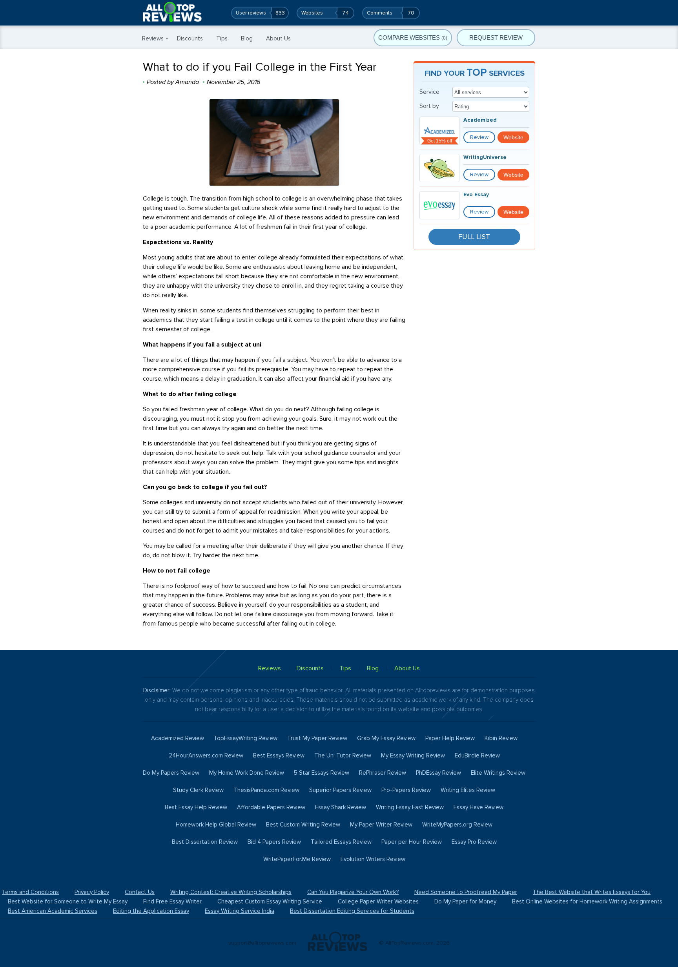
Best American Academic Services (52, 910)
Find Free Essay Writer (172, 901)
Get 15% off (439, 141)
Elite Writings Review (498, 772)
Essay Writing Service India (239, 910)
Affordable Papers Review (271, 807)
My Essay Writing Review (413, 755)
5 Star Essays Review (321, 772)
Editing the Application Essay (151, 910)
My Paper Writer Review (381, 824)
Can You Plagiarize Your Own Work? (353, 892)
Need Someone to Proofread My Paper (465, 892)
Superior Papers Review (340, 790)
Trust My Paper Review (317, 738)
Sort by (429, 106)
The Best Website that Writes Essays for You (592, 892)
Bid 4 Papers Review (274, 841)
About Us (278, 38)
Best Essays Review (278, 755)
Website (513, 137)
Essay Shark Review (340, 807)
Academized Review (177, 738)
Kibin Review (501, 738)
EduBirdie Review (477, 755)
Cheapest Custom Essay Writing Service (269, 901)
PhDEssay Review (438, 772)
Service (429, 92)
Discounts (190, 38)
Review (479, 137)
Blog (247, 38)
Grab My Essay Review (386, 738)
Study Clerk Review (198, 790)
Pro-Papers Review (406, 790)
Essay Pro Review (474, 841)
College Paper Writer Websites (378, 901)
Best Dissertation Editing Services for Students (352, 910)
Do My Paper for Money (465, 901)
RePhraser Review (382, 772)
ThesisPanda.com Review (266, 790)
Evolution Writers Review (373, 859)
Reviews (153, 38)
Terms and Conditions (30, 892)
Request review (496, 37)
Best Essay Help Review (196, 807)
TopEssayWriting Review (245, 738)
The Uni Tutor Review (342, 755)
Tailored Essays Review (341, 841)
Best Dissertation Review (205, 841)
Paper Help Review (450, 738)
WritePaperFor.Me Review (297, 859)
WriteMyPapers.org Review (457, 824)
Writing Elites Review (468, 790)
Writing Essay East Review (410, 807)
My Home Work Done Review (246, 772)
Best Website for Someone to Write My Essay (68, 901)
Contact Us (140, 892)
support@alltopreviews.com (262, 943)
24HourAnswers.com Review (206, 755)
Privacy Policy (92, 892)
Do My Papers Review (171, 772)
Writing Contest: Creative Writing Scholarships (231, 892)
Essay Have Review (478, 807)
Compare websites (412, 37)
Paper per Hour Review (411, 841)
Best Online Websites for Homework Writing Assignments (587, 901)
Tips (222, 38)
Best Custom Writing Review (303, 824)
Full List (474, 236)
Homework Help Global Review (216, 824)
